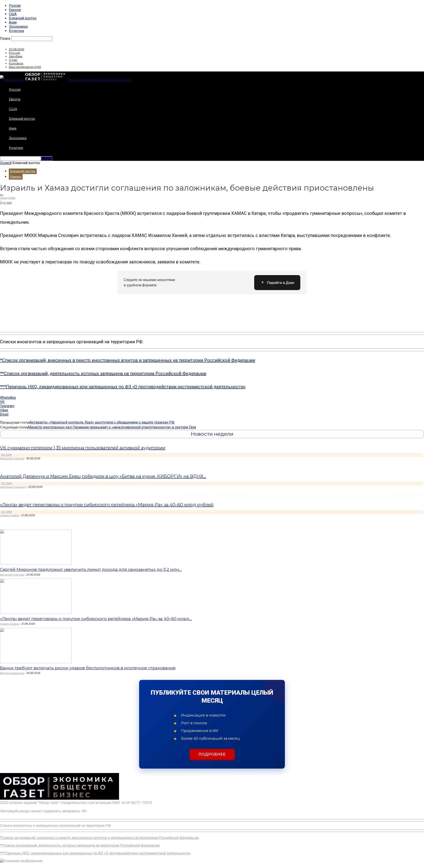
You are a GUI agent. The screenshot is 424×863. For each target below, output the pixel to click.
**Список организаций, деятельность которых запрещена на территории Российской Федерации (103, 373)
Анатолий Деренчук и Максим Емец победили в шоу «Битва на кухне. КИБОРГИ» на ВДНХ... (103, 476)
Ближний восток (22, 18)
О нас (13, 60)
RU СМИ (6, 454)
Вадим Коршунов (12, 673)
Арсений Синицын (13, 486)
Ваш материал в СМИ (25, 67)
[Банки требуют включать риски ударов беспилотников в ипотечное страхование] (36, 662)
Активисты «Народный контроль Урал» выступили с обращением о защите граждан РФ (102, 422)
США (13, 14)
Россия (15, 6)
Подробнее (212, 754)
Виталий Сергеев (12, 458)
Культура (16, 31)
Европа (15, 10)
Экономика (18, 26)
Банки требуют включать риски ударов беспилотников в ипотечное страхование (88, 667)
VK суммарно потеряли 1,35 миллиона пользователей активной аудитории (82, 447)
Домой (5, 163)
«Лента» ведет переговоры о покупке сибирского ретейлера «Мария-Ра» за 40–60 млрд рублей (107, 504)
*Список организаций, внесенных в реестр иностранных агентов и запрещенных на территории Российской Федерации (127, 360)
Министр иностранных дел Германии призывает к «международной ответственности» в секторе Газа (112, 427)
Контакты (16, 63)
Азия (13, 22)
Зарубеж (15, 56)
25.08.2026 (16, 49)
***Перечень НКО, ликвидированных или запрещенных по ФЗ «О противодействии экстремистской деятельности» (123, 386)
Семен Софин (7, 197)
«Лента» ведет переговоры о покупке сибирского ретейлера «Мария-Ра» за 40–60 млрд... (96, 618)
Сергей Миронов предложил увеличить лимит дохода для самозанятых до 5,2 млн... (91, 569)
